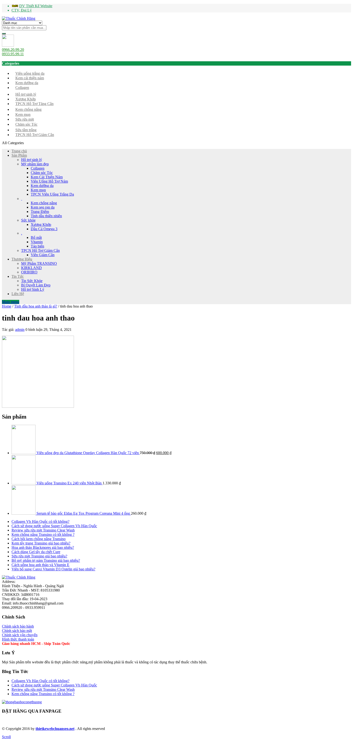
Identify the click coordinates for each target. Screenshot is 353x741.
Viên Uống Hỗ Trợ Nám (49, 181)
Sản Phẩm (19, 155)
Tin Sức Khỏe (32, 281)
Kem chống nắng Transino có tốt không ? (43, 534)
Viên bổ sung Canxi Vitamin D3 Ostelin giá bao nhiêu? (53, 569)
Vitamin (37, 242)
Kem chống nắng (28, 109)
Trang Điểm (40, 212)
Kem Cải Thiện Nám (47, 177)
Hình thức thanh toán (18, 639)
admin (19, 329)
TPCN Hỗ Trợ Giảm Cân (34, 135)
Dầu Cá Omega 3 (44, 229)
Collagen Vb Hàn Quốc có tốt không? (40, 521)
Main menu (10, 302)
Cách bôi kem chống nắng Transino (39, 539)
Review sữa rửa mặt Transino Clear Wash (43, 530)
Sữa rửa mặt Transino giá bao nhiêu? (39, 556)
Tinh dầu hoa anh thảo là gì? (35, 306)
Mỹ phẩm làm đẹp (35, 164)
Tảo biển (37, 246)
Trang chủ (19, 151)
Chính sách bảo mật (17, 631)
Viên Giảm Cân (43, 255)
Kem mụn (22, 114)
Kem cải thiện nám (29, 78)
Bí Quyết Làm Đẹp (35, 285)
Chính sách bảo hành (18, 626)
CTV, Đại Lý (22, 10)
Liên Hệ (18, 294)
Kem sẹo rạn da (43, 207)
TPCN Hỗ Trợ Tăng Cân (34, 104)
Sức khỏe (28, 220)
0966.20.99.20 (13, 50)
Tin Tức (18, 276)
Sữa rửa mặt (24, 119)
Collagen (22, 88)
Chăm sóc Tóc (26, 124)
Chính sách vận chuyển (19, 635)
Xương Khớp (25, 99)
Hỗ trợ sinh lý (25, 94)
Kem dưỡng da (26, 83)
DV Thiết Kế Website (35, 6)
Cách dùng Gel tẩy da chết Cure (36, 552)
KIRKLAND (31, 268)
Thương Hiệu (22, 259)
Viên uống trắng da (29, 73)
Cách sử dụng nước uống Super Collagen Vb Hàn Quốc (54, 526)
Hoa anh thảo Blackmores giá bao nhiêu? (43, 547)
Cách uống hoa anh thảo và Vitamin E (40, 565)
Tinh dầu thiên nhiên (46, 216)
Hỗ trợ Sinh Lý (32, 289)
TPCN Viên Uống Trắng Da (52, 194)
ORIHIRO (29, 272)
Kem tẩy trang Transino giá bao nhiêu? (41, 543)
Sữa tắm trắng (26, 130)
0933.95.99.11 (13, 54)
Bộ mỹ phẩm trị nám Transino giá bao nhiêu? (46, 560)
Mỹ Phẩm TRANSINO (39, 263)
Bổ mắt (36, 237)
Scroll (6, 737)
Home (6, 306)
